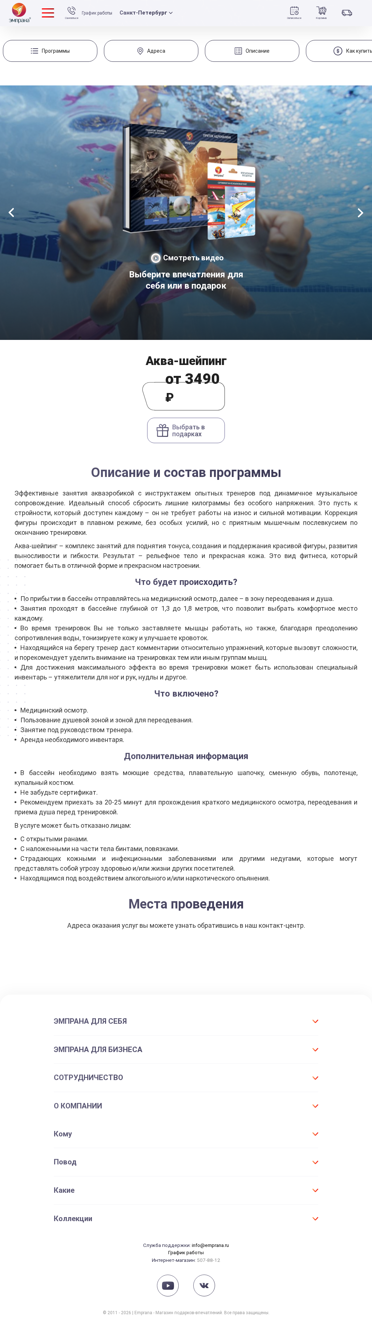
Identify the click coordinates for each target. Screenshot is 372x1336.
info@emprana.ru (210, 1245)
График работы (97, 13)
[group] (50, 51)
